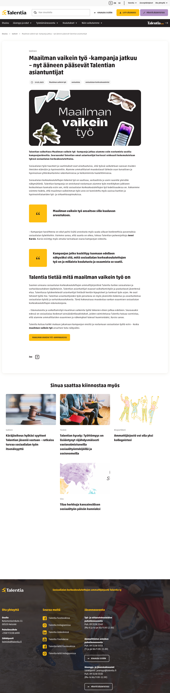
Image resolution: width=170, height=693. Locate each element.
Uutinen (33, 51)
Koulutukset (68, 23)
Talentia (131, 3)
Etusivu (5, 23)
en (115, 3)
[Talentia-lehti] (157, 23)
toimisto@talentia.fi (12, 642)
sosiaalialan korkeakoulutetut (97, 82)
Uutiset (15, 34)
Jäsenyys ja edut (21, 23)
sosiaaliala (76, 82)
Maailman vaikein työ (57, 82)
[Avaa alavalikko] (136, 3)
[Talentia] (14, 13)
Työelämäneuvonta (45, 23)
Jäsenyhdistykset (146, 3)
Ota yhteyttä (160, 3)
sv (119, 3)
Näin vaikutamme (90, 23)
